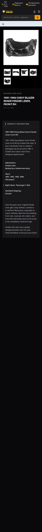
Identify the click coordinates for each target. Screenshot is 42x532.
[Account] (34, 11)
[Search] (37, 17)
